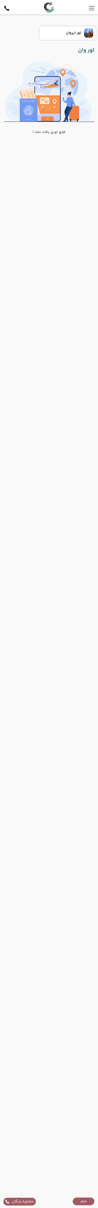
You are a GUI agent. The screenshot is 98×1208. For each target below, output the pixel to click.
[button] (83, 1201)
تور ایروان (73, 33)
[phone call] (7, 8)
